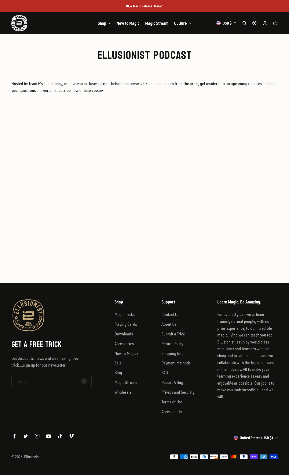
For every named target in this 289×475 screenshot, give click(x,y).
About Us (168, 324)
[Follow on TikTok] (60, 436)
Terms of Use (172, 401)
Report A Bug (172, 382)
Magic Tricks (124, 314)
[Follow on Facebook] (14, 436)
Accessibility (171, 411)
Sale (117, 363)
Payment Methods (176, 363)
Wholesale (122, 392)
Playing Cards (125, 324)
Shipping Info (172, 353)
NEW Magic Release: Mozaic (144, 6)
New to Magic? (126, 353)
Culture (180, 23)
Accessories (124, 343)
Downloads (123, 334)
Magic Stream (156, 23)
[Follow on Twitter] (26, 436)
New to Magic (127, 23)
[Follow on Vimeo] (71, 436)
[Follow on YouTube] (48, 436)
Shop (102, 23)
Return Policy (172, 343)
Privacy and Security (177, 392)
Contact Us (170, 314)
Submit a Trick (173, 334)
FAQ (164, 372)
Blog (118, 372)
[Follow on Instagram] (37, 436)
